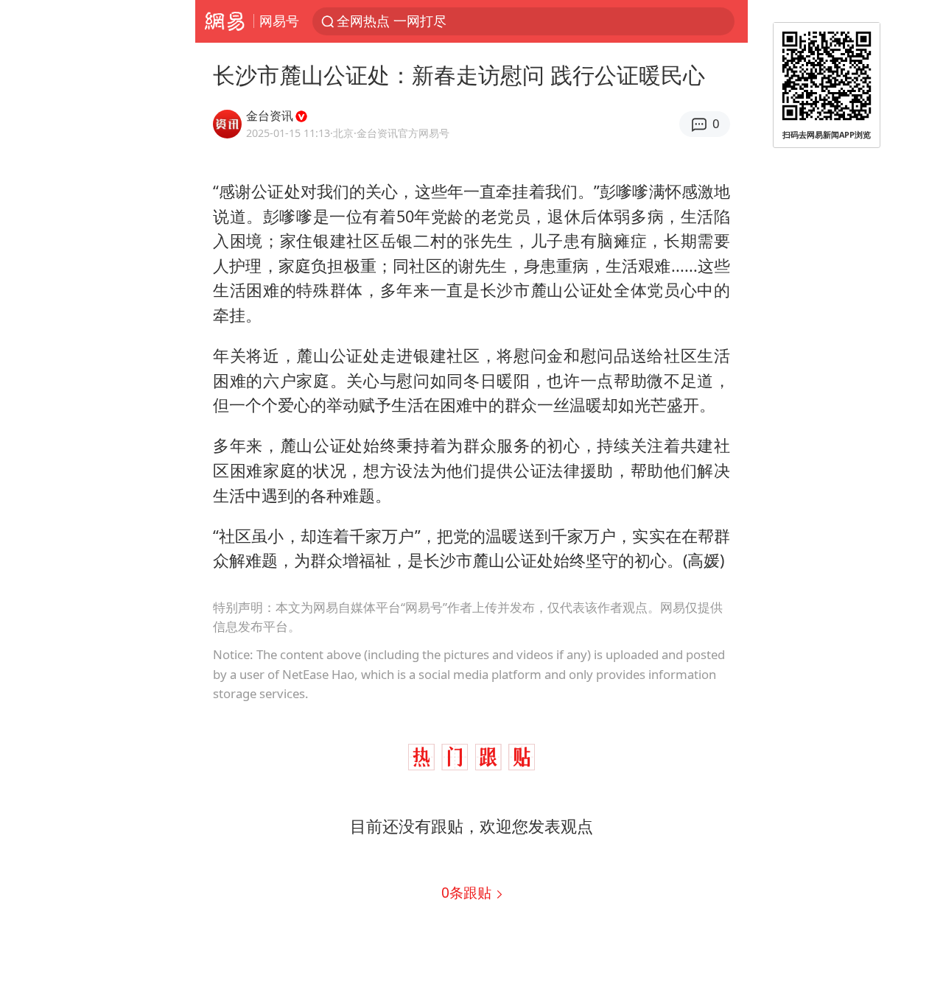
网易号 (279, 20)
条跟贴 (468, 892)
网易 (224, 21)
